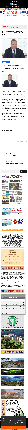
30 (2, 313)
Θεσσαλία (8, 27)
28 (20, 311)
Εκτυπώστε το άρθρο (23, 141)
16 (2, 308)
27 (16, 311)
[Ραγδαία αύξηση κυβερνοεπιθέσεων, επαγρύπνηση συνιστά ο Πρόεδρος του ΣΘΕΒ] (14, 48)
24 (6, 311)
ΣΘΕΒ (17, 27)
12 (13, 306)
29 (23, 311)
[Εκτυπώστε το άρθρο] (18, 141)
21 (20, 308)
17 (6, 308)
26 (13, 311)
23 (2, 311)
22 (23, 308)
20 (16, 308)
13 (16, 306)
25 (9, 311)
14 (20, 306)
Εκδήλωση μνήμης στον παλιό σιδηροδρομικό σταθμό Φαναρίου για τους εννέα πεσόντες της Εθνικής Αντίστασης (12, 281)
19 (13, 308)
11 (9, 306)
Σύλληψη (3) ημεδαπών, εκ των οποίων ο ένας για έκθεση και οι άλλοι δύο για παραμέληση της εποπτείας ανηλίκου (13, 286)
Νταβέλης (13, 27)
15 (23, 306)
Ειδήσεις (5, 26)
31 (6, 313)
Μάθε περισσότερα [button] (18, 423)
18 (9, 308)
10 (6, 306)
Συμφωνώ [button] (13, 427)
